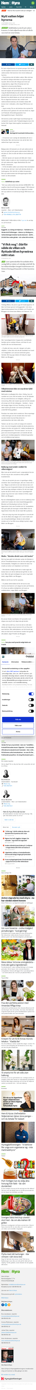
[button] (11, 7)
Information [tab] (15, 662)
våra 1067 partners (13, 671)
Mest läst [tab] (6, 827)
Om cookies (10, 1388)
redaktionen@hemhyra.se (17, 1284)
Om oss (3, 1388)
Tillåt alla (18, 719)
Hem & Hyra (13, 1290)
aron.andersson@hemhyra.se (10, 1341)
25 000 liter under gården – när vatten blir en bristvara (18, 237)
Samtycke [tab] (5, 662)
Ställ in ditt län (9, 820)
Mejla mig (7, 784)
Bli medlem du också (8, 1375)
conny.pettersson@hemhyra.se (11, 1324)
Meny (31, 7)
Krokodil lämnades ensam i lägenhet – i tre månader (17, 747)
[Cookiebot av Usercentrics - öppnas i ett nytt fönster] (26, 657)
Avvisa (18, 731)
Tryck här (24, 220)
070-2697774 (16, 214)
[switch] (31, 699)
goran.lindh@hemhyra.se (12, 212)
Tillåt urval (18, 725)
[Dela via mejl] (31, 64)
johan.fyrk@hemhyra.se (8, 1332)
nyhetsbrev (18, 1294)
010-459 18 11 (8, 786)
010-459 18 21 (8, 806)
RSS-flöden (4, 1298)
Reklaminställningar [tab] (28, 662)
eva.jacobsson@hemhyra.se (10, 1316)
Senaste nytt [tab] (16, 827)
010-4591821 (8, 214)
